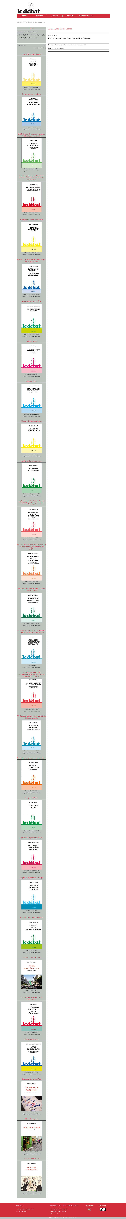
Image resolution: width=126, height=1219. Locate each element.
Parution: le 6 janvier (31, 665)
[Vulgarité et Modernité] (31, 1162)
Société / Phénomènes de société (77, 45)
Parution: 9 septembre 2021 (31, 831)
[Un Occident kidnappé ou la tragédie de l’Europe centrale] (31, 721)
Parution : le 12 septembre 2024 (31, 87)
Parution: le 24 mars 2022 (31, 581)
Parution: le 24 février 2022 (31, 623)
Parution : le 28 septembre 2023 (31, 294)
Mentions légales (55, 1214)
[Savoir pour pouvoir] (31, 1042)
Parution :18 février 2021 (31, 1032)
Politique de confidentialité (58, 1211)
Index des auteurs (27, 22)
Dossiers (70, 16)
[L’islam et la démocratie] (31, 961)
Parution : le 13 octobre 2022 (31, 454)
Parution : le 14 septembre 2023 (31, 334)
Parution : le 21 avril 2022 (31, 538)
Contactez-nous (22, 1211)
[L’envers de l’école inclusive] (31, 424)
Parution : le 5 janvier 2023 (31, 414)
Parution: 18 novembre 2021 (31, 709)
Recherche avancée (39, 48)
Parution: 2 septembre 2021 (31, 870)
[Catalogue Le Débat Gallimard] (31, 57)
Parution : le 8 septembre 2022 (31, 494)
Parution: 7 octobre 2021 (31, 791)
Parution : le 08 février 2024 (31, 169)
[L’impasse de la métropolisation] (31, 921)
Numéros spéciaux (86, 16)
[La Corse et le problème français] (31, 841)
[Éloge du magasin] (31, 1122)
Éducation (57, 45)
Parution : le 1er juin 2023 (31, 374)
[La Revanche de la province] (32, 464)
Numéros (39, 16)
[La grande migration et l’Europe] (31, 881)
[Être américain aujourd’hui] (31, 1082)
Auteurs (55, 16)
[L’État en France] (31, 384)
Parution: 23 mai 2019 (32, 1192)
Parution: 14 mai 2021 (32, 910)
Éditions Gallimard (55, 1218)
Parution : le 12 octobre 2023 (31, 252)
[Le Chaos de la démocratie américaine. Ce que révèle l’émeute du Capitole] (31, 636)
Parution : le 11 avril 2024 (31, 127)
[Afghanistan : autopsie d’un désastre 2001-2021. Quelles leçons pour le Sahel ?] (31, 508)
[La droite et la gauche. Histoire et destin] (31, 761)
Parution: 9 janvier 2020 (31, 1152)
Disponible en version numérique (31, 89)
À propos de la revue (26, 1209)
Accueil (24, 16)
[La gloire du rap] (31, 345)
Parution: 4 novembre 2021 (31, 751)
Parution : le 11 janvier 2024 (31, 213)
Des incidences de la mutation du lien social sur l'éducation (69, 38)
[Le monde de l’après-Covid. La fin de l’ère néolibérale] (31, 594)
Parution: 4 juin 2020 (31, 1112)
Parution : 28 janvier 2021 (31, 1072)
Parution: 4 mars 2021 (31, 990)
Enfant (64, 45)
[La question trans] (31, 801)
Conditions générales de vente (59, 1209)
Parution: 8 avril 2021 (31, 950)
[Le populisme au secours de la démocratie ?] (31, 1003)
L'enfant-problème (59, 48)
